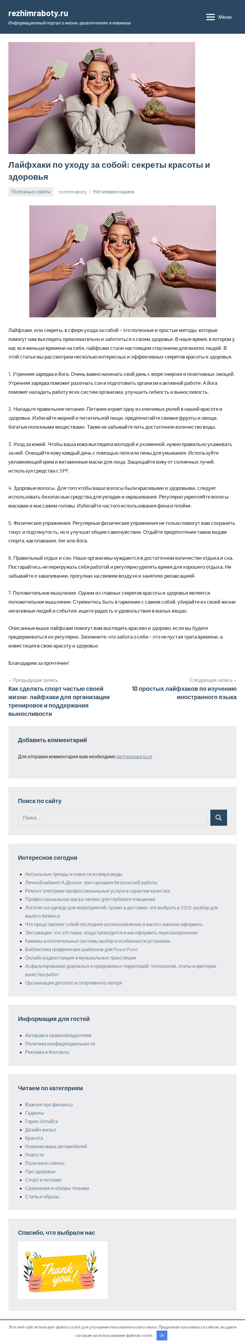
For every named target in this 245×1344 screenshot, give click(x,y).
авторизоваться (134, 756)
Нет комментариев (113, 191)
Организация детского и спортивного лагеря (73, 982)
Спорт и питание (43, 1179)
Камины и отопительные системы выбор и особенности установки (97, 941)
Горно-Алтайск (41, 1121)
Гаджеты (34, 1113)
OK (162, 1335)
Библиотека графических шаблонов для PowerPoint (81, 949)
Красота (34, 1138)
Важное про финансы (49, 1104)
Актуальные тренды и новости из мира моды (73, 874)
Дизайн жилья (40, 1129)
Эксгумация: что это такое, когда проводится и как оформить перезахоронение (111, 932)
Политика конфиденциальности (60, 1043)
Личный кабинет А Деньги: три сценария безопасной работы (91, 882)
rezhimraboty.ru (38, 13)
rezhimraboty (73, 191)
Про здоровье (40, 1171)
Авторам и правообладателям (58, 1035)
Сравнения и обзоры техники (57, 1188)
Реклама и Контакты (47, 1052)
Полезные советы (31, 191)
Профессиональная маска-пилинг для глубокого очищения (90, 899)
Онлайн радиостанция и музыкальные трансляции (80, 957)
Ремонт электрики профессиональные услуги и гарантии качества (97, 891)
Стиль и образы (42, 1196)
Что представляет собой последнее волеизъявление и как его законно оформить (114, 924)
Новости (34, 1154)
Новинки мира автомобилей (56, 1146)
